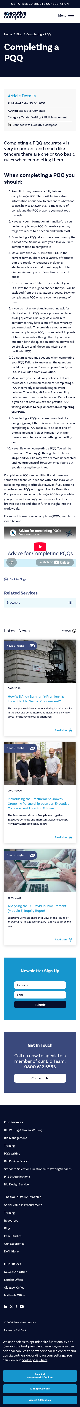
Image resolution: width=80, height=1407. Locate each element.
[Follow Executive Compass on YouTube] (22, 1306)
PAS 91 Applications (17, 1176)
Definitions (11, 1251)
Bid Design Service (16, 1184)
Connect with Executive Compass (35, 125)
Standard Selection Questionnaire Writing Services (38, 1169)
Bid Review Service (16, 1161)
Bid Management (15, 1138)
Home (8, 34)
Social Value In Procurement (23, 1205)
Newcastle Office (15, 1272)
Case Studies (13, 1236)
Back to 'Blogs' (18, 579)
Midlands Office (14, 1295)
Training (9, 1145)
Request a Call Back (15, 1330)
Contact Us (40, 1078)
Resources (11, 1220)
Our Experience (14, 1243)
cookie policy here (34, 1360)
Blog (19, 34)
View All (66, 630)
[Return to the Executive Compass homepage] (33, 15)
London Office (13, 1280)
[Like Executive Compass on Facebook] (16, 1306)
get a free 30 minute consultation (40, 4)
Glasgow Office (14, 1287)
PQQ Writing (12, 1153)
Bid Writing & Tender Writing (22, 1130)
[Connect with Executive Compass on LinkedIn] (5, 1306)
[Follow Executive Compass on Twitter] (11, 1306)
